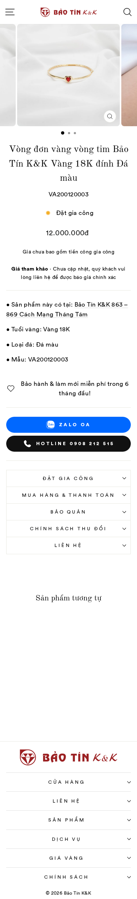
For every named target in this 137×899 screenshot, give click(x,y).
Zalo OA (75, 424)
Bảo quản (68, 512)
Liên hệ (68, 545)
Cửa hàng (66, 782)
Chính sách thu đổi (68, 529)
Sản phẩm (66, 820)
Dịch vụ (67, 839)
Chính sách (67, 877)
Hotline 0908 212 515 (75, 443)
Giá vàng (66, 858)
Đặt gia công (69, 478)
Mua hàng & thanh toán (68, 495)
